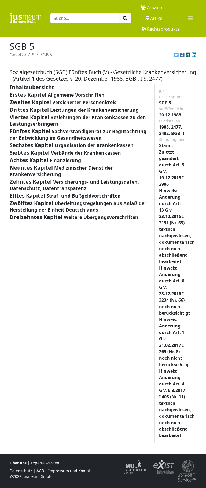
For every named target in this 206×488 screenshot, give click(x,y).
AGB (40, 470)
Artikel (156, 18)
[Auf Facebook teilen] (182, 55)
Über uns (18, 462)
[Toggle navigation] (190, 18)
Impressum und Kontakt (70, 470)
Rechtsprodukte (163, 29)
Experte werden (45, 462)
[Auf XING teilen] (188, 55)
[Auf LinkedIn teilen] (194, 55)
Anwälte (155, 7)
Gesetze (18, 55)
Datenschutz (21, 470)
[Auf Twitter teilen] (176, 55)
